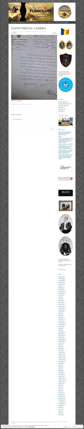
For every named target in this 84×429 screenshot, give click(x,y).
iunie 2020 (60, 328)
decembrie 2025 (61, 278)
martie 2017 (60, 392)
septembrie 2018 (61, 361)
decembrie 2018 (61, 355)
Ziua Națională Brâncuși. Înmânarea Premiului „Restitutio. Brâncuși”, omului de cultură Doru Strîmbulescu (65, 147)
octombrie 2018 (61, 359)
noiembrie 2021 (61, 306)
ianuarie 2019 (60, 354)
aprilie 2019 (60, 348)
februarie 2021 (61, 319)
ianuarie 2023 (60, 289)
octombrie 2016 (61, 401)
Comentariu (52, 128)
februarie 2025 (61, 284)
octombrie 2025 (61, 282)
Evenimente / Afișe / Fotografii (32, 22)
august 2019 (60, 343)
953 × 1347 (22, 31)
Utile (53, 22)
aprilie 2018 (60, 370)
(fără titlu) (60, 136)
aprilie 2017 (60, 390)
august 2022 (60, 295)
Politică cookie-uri (31, 426)
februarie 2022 (61, 302)
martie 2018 (60, 372)
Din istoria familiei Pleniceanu (64, 103)
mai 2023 (60, 286)
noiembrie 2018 (61, 357)
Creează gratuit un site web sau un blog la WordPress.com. (22, 421)
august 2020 (60, 326)
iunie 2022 (60, 298)
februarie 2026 (61, 276)
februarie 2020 (61, 331)
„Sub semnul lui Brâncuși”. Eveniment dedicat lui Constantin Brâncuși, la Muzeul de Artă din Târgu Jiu (65, 152)
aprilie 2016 (60, 412)
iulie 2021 (60, 313)
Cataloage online (43, 22)
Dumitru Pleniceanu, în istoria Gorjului (65, 144)
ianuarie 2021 (60, 320)
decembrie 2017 (61, 377)
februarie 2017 (61, 394)
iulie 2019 (60, 344)
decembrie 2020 (61, 322)
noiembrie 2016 (61, 400)
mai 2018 (60, 368)
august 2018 (60, 363)
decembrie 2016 (61, 398)
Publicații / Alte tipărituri (63, 22)
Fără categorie (61, 107)
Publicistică (60, 111)
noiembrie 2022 (61, 291)
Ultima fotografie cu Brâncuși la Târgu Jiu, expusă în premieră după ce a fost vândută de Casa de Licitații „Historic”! (65, 156)
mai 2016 (60, 411)
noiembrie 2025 (61, 280)
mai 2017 (60, 389)
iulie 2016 (60, 407)
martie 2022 (60, 300)
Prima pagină (13, 22)
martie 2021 (60, 317)
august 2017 (60, 383)
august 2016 (60, 405)
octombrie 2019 (61, 339)
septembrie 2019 (61, 341)
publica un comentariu (28, 104)
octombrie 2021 (61, 308)
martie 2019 (60, 350)
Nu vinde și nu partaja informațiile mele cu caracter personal (45, 421)
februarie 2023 (61, 287)
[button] (65, 31)
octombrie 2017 (61, 379)
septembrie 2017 (61, 381)
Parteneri (49, 22)
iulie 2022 (60, 297)
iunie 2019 (60, 346)
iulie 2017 (60, 385)
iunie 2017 (60, 387)
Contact (56, 22)
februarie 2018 (61, 374)
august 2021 (60, 311)
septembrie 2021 (61, 309)
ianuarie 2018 (60, 376)
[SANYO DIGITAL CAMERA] (34, 99)
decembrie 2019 (61, 335)
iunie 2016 (60, 409)
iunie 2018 (60, 366)
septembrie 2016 (61, 403)
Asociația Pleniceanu (21, 22)
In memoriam (60, 109)
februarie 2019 (61, 352)
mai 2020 (60, 330)
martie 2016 (60, 414)
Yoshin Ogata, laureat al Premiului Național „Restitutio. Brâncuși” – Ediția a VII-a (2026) (64, 133)
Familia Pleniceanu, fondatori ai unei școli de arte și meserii (35, 31)
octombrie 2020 (61, 324)
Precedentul (14, 32)
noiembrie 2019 (61, 337)
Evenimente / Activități (62, 105)
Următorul (54, 32)
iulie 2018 (60, 365)
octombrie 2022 (61, 293)
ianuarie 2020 (60, 333)
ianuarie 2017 (60, 396)
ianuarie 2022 (60, 304)
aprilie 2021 (60, 315)
